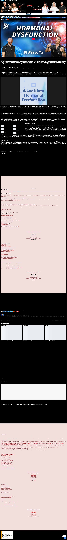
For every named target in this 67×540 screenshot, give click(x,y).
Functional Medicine (10, 16)
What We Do (28, 13)
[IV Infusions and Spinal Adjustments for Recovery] (14, 126)
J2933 (35, 240)
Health (18, 16)
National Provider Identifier (4, 261)
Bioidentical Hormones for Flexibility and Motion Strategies (10, 0)
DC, (5, 212)
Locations (11, 13)
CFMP (16, 212)
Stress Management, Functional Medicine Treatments (11, 444)
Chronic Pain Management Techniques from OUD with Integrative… (19, 129)
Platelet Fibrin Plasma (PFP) (25, 325)
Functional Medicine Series (14, 16)
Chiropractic (1, 16)
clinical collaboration (7, 447)
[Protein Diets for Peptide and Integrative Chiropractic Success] (11, 332)
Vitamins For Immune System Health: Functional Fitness (59, 320)
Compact (4, 462)
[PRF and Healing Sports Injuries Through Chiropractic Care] (33, 332)
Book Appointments (6, 13)
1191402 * (10, 463)
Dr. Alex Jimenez (3, 212)
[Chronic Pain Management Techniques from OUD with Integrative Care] (14, 129)
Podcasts (37, 13)
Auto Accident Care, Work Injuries (26, 443)
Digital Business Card (33, 234)
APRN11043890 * (14, 222)
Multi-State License (7, 226)
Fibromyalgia (61, 443)
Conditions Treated (5, 16)
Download (2, 105)
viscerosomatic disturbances (35, 199)
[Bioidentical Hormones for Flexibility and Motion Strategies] (14, 133)
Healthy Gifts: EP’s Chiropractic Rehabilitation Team (7, 320)
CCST (12, 212)
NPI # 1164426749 (33, 239)
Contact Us (16, 13)
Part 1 (21, 62)
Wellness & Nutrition (13, 443)
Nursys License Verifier (7, 223)
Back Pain (35, 443)
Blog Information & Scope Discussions (5, 193)
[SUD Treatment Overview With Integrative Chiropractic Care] (2, 126)
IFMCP (14, 212)
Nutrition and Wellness (3, 325)
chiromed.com (52, 195)
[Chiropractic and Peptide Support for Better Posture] (2, 132)
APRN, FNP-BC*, (10, 212)
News (41, 13)
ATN (17, 212)
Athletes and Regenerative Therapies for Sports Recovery (7, 128)
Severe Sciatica (49, 443)
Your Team (21, 13)
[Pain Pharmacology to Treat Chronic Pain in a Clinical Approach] (55, 332)
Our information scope (4, 199)
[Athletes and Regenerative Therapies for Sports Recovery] (2, 129)
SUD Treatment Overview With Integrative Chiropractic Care (7, 125)
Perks (24, 13)
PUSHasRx (33, 13)
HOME (1, 13)
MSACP (7, 212)
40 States (17, 226)
